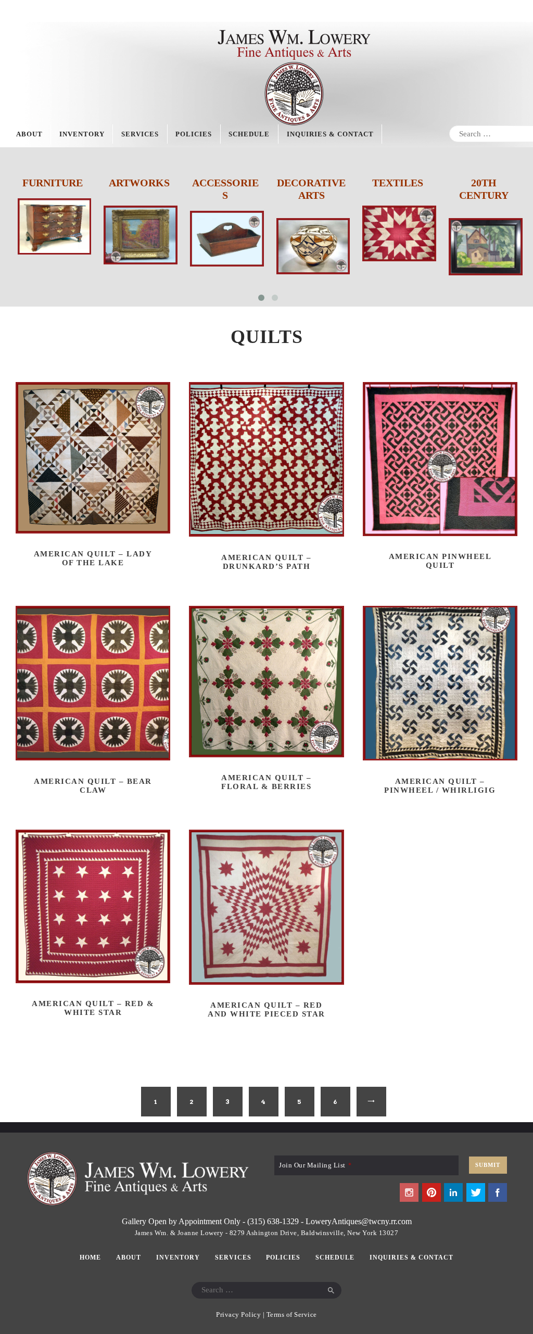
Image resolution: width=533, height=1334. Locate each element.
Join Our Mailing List (315, 1165)
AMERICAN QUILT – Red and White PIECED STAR (266, 1009)
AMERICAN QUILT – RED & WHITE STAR (93, 1008)
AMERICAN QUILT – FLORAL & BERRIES (266, 782)
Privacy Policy (238, 1314)
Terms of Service (291, 1314)
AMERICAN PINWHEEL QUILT (440, 560)
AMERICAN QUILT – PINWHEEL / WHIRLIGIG (440, 785)
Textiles (397, 182)
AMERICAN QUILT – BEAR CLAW (93, 785)
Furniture (52, 182)
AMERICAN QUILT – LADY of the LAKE (93, 558)
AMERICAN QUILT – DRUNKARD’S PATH (266, 561)
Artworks (139, 182)
